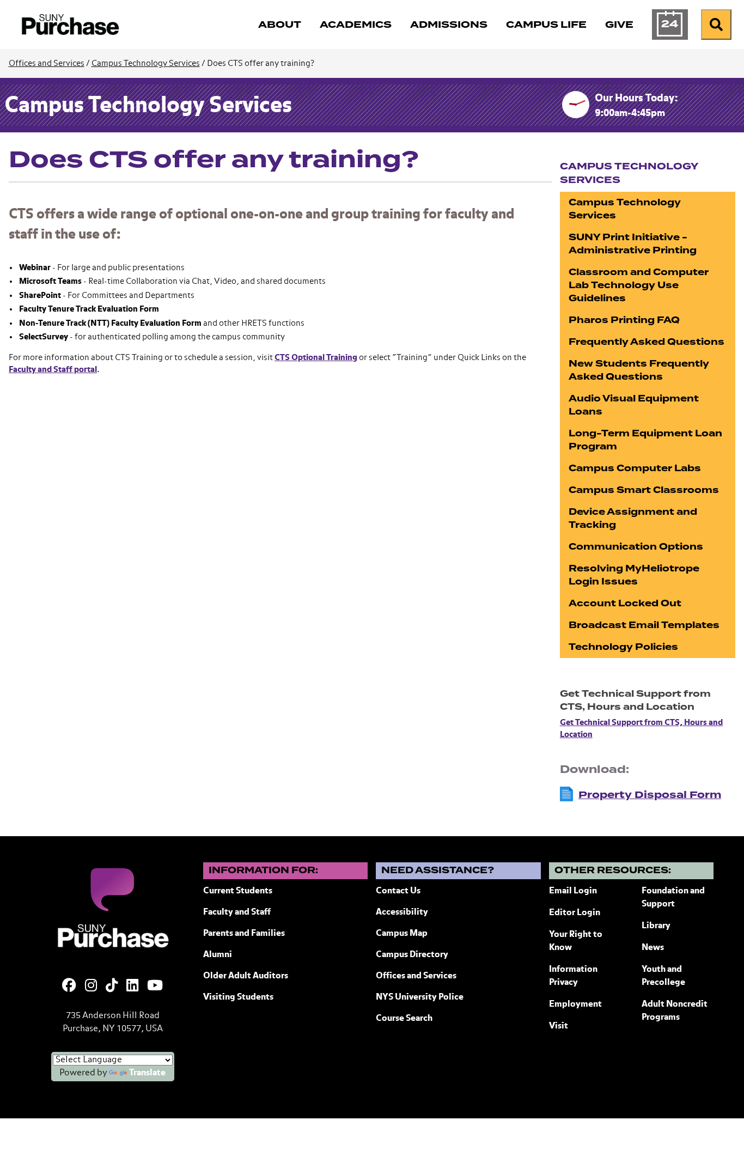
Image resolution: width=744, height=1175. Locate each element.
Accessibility (402, 912)
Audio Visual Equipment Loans (634, 405)
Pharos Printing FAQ (624, 320)
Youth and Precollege (663, 976)
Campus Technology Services (146, 63)
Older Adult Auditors (245, 976)
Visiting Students (238, 997)
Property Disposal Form (649, 795)
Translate (147, 1073)
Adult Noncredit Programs (675, 1011)
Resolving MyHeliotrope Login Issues (634, 575)
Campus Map (402, 933)
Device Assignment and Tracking (633, 518)
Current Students (237, 891)
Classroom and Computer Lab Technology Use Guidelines (639, 285)
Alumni (217, 955)
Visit (558, 1026)
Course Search (404, 1018)
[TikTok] (111, 986)
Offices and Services (46, 63)
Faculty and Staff (237, 912)
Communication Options (636, 546)
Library (656, 926)
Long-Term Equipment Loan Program (645, 440)
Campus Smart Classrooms (644, 490)
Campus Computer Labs (635, 468)
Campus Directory (412, 955)
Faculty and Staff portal (53, 370)
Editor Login (574, 913)
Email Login (573, 891)
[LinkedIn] (132, 986)
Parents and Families (244, 933)
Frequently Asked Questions (646, 342)
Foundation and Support (673, 898)
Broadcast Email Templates (644, 625)
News (653, 947)
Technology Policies (623, 647)
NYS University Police (420, 997)
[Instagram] (91, 986)
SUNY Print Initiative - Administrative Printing (633, 243)
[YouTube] (154, 986)
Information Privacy (573, 976)
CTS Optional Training (316, 358)
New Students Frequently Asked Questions (639, 370)
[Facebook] (69, 986)
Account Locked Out (625, 603)
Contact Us (398, 891)
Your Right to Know (575, 941)
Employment (575, 1004)
